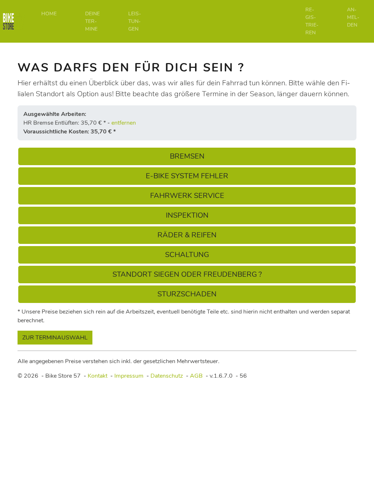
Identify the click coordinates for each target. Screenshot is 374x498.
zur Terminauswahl (55, 338)
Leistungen (134, 21)
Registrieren (311, 21)
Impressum (129, 376)
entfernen (123, 123)
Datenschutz (166, 376)
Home (49, 13)
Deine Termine (92, 21)
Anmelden (353, 17)
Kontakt (97, 376)
